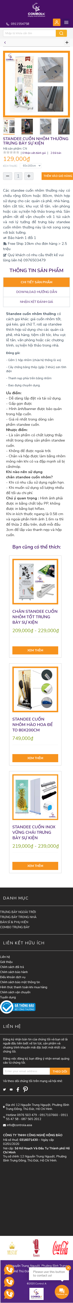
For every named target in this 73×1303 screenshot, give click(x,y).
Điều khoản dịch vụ (12, 977)
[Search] (61, 33)
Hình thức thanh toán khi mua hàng (23, 987)
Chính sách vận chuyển (15, 992)
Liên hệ (5, 957)
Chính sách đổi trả (12, 967)
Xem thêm (35, 650)
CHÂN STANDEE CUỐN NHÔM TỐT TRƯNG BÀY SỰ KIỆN (35, 617)
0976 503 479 (27, 1115)
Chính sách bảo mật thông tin (20, 982)
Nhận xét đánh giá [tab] (36, 302)
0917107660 (49, 1115)
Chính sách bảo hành (14, 972)
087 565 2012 (31, 1119)
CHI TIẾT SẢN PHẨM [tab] (36, 282)
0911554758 (19, 24)
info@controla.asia (19, 1125)
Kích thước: (10, 166)
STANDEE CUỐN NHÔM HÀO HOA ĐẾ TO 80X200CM (32, 724)
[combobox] (32, 33)
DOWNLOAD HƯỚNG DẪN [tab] (36, 292)
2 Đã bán (55, 153)
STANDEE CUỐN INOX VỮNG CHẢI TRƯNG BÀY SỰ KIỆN (33, 832)
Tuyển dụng (8, 997)
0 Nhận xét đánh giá (34, 153)
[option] (12, 1248)
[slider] (11, 152)
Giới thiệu (6, 962)
